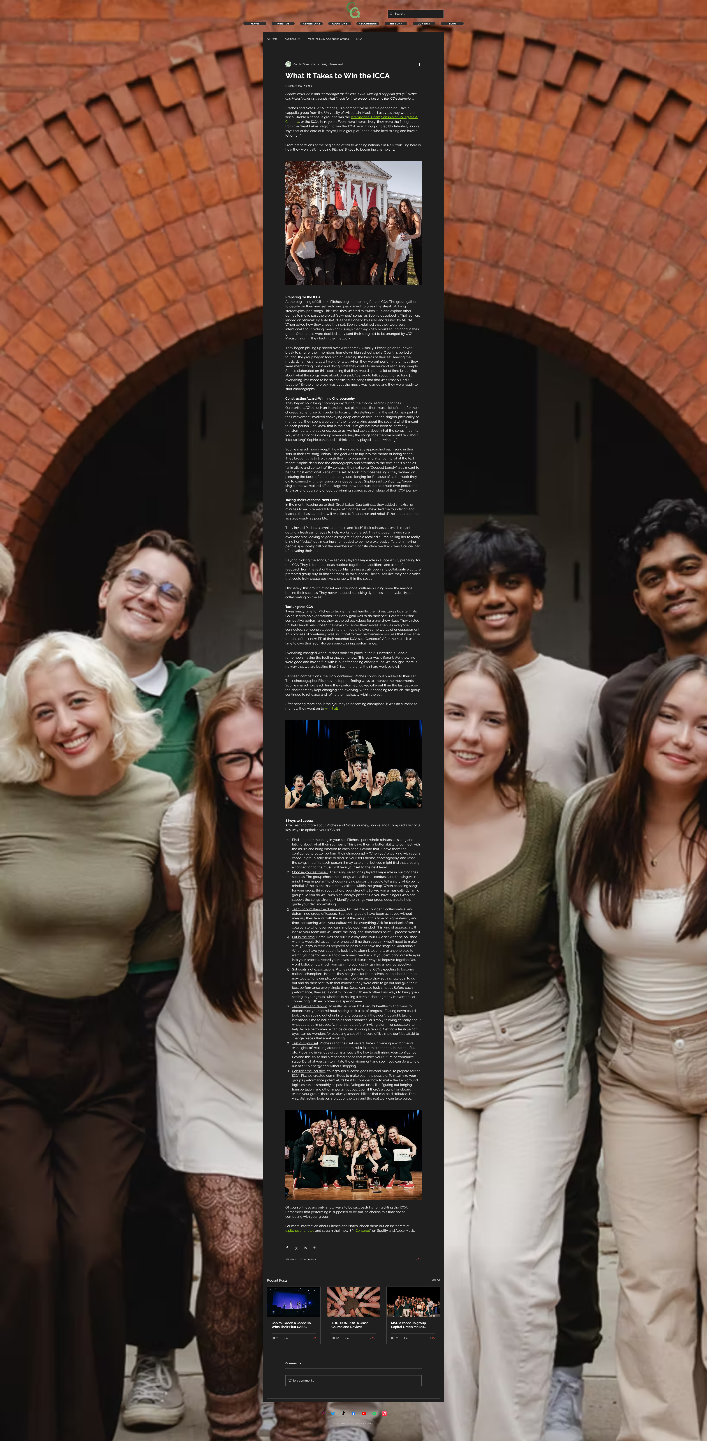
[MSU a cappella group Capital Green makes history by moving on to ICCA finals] (413, 1302)
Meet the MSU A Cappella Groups (328, 38)
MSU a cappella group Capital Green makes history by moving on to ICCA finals (409, 1325)
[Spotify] (374, 1413)
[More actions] (419, 64)
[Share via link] (314, 1248)
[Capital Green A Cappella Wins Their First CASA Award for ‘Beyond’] (293, 1302)
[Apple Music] (384, 1413)
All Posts (272, 38)
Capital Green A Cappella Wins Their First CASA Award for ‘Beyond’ (291, 1325)
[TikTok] (343, 1413)
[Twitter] (332, 1413)
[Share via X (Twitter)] (296, 1248)
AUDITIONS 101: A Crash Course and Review (350, 1325)
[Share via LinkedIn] (305, 1248)
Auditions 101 (292, 38)
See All (436, 1279)
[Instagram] (322, 1413)
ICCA (359, 38)
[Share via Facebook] (287, 1248)
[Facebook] (353, 1413)
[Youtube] (363, 1413)
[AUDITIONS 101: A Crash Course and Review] (353, 1302)
